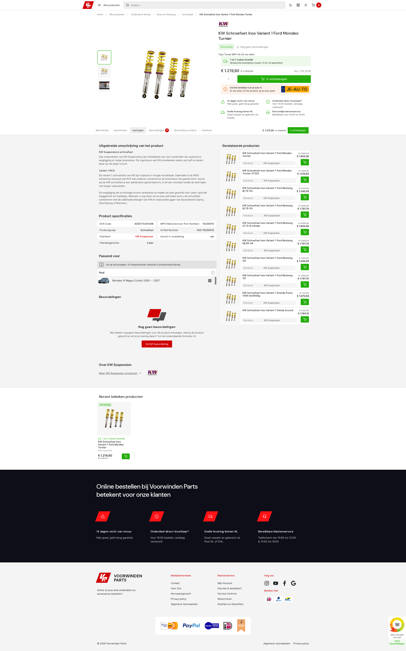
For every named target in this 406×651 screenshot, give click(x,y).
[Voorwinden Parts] (88, 5)
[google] (293, 583)
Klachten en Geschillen (230, 604)
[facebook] (284, 583)
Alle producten (116, 14)
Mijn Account (225, 583)
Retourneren (225, 598)
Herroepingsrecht (181, 593)
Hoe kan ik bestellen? (230, 588)
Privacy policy (178, 598)
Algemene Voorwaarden (184, 604)
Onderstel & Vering (140, 14)
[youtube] (275, 583)
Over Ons (176, 588)
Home (100, 14)
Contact (175, 583)
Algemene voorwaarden (276, 643)
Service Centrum (227, 593)
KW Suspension (144, 236)
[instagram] (266, 583)
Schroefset (187, 14)
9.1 (397, 625)
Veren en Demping (166, 14)
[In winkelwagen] (305, 162)
